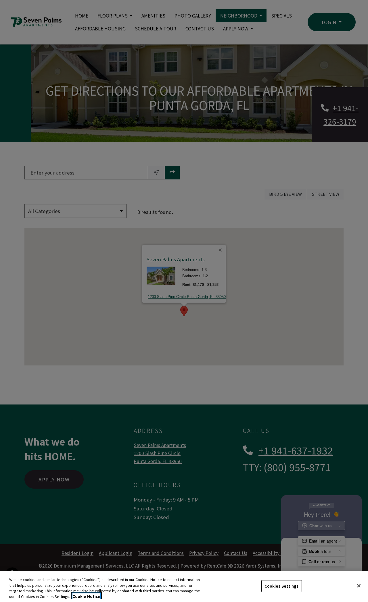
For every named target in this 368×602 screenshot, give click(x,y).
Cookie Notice (86, 596)
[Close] (358, 585)
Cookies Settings (281, 586)
